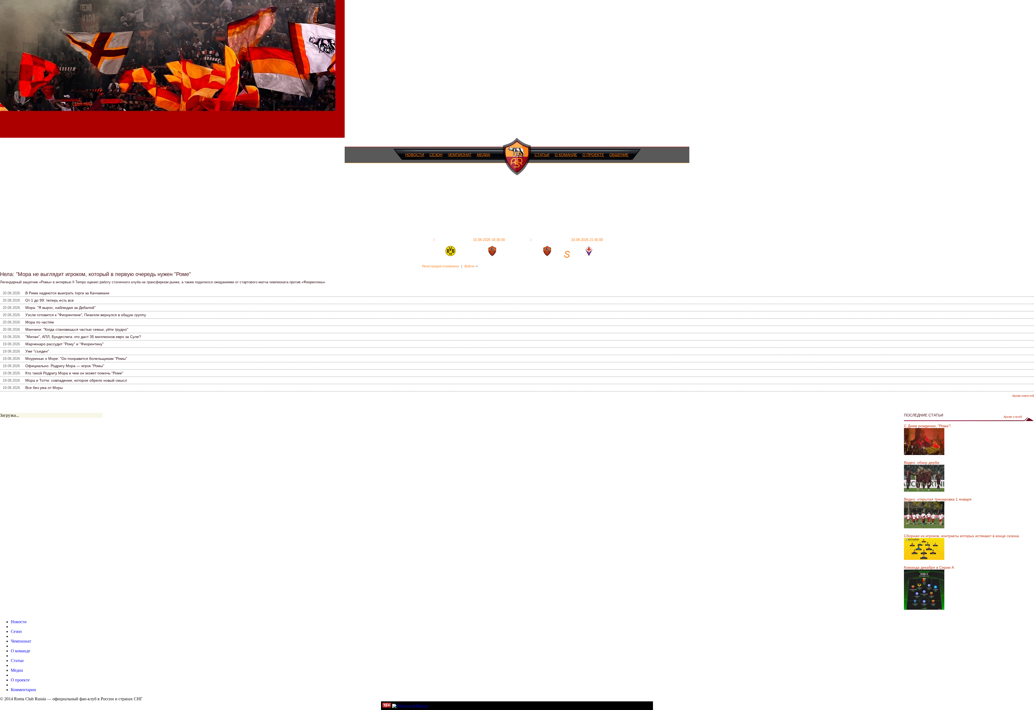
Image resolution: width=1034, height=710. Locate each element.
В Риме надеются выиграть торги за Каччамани (67, 293)
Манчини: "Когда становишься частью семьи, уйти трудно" (76, 329)
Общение (618, 155)
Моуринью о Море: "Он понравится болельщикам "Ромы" (76, 358)
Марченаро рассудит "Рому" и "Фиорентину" (64, 344)
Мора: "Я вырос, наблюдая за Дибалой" (60, 307)
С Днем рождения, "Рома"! (927, 426)
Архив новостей (1023, 395)
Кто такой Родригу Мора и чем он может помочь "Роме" (74, 373)
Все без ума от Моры (44, 387)
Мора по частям (39, 322)
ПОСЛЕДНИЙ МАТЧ (471, 239)
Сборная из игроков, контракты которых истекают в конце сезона (961, 536)
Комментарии (23, 689)
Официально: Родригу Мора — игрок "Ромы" (64, 366)
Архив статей (1013, 416)
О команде (566, 155)
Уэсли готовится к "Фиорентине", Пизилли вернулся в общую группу (85, 315)
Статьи (542, 155)
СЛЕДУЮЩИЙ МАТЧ (568, 239)
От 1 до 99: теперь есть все (49, 300)
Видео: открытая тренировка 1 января (938, 499)
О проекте (593, 155)
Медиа (483, 155)
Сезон (435, 155)
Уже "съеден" (37, 351)
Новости (414, 155)
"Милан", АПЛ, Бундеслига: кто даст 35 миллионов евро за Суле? (83, 337)
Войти (469, 266)
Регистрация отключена (440, 266)
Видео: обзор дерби (921, 462)
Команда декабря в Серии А (929, 567)
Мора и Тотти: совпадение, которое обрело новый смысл (76, 380)
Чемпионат (459, 155)
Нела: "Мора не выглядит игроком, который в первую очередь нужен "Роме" (95, 274)
